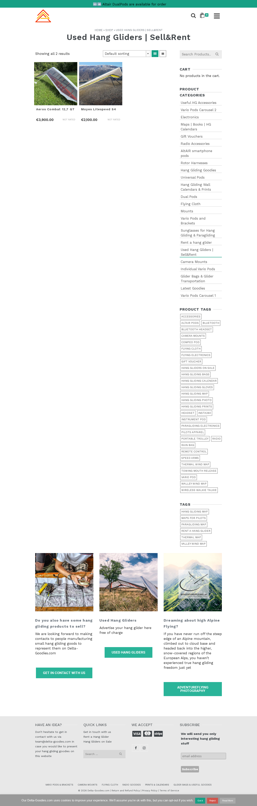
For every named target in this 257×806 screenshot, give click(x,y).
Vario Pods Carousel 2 (198, 110)
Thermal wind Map (195, 464)
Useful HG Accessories (198, 103)
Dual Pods (189, 197)
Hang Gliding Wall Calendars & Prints (196, 187)
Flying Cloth (191, 204)
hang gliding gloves (197, 387)
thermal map (191, 537)
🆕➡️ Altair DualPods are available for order (129, 4)
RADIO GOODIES (131, 784)
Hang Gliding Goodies (198, 170)
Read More (227, 800)
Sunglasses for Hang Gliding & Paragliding (198, 232)
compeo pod (190, 342)
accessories (190, 316)
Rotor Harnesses (194, 163)
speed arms (190, 457)
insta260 (204, 412)
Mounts (187, 211)
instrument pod (193, 419)
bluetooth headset (196, 329)
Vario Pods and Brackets (193, 220)
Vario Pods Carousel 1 (198, 296)
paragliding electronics (200, 425)
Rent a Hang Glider (96, 736)
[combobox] (127, 53)
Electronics (190, 117)
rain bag (187, 445)
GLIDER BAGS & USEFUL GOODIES (192, 784)
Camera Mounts (194, 262)
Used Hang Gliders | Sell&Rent (197, 252)
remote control (194, 451)
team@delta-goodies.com (53, 741)
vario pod (188, 477)
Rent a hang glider (196, 242)
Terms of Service (169, 790)
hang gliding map (194, 511)
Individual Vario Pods (198, 269)
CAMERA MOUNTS (87, 784)
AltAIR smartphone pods (196, 153)
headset (187, 412)
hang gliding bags (195, 374)
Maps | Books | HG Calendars (196, 126)
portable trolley (194, 438)
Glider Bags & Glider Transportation (197, 278)
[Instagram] (144, 748)
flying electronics (195, 355)
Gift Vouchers (192, 136)
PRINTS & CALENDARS (157, 784)
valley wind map (193, 543)
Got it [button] (200, 800)
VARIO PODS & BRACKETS (59, 784)
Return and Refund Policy (126, 790)
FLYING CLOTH (110, 784)
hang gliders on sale (197, 367)
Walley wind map (194, 483)
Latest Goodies (193, 288)
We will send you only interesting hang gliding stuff (200, 738)
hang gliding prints (196, 406)
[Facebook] (136, 748)
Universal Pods (193, 177)
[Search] (193, 16)
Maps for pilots (193, 518)
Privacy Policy (149, 790)
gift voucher (191, 361)
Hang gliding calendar (199, 380)
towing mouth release (198, 470)
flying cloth (191, 348)
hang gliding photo (196, 400)
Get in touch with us (97, 731)
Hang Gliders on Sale (97, 741)
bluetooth (211, 322)
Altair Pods (190, 322)
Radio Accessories (195, 144)
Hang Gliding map (194, 393)
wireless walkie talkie (199, 490)
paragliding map (193, 524)
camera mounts (193, 335)
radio (216, 438)
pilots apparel (192, 432)
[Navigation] (217, 16)
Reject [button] (212, 800)
